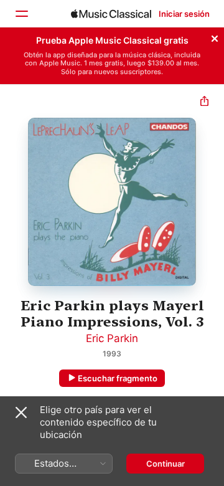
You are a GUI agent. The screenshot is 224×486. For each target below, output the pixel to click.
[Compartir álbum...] (204, 102)
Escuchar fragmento (117, 378)
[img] (111, 13)
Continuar (165, 464)
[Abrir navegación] (21, 13)
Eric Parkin (112, 338)
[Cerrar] (214, 36)
